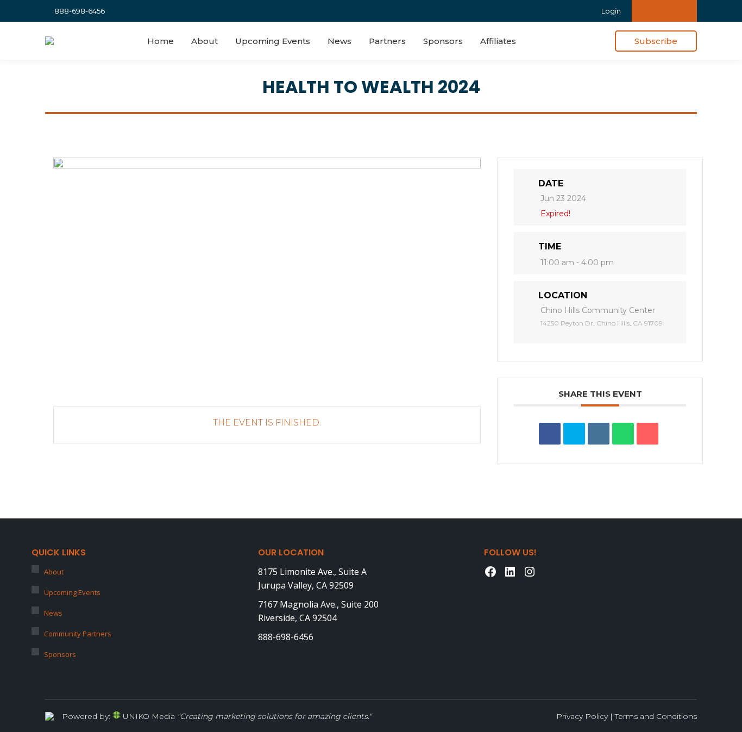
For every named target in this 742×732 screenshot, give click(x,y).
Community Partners (77, 634)
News (53, 613)
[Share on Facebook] (550, 434)
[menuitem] (160, 41)
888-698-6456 (79, 11)
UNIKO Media (148, 716)
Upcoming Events (72, 592)
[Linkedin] (598, 434)
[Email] (647, 434)
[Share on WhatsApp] (623, 434)
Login (611, 11)
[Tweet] (574, 434)
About (54, 572)
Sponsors (60, 654)
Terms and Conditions (656, 716)
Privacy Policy (582, 716)
